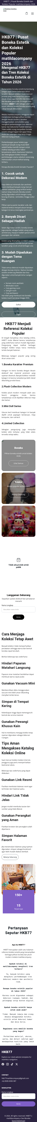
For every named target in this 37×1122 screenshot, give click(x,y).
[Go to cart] (26, 13)
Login (18, 314)
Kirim (18, 617)
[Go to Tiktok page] (12, 1064)
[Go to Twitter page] (16, 1064)
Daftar (18, 304)
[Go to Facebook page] (3, 1064)
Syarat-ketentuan (18, 1121)
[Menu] (32, 13)
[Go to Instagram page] (7, 1064)
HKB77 (11, 104)
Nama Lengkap (7, 605)
